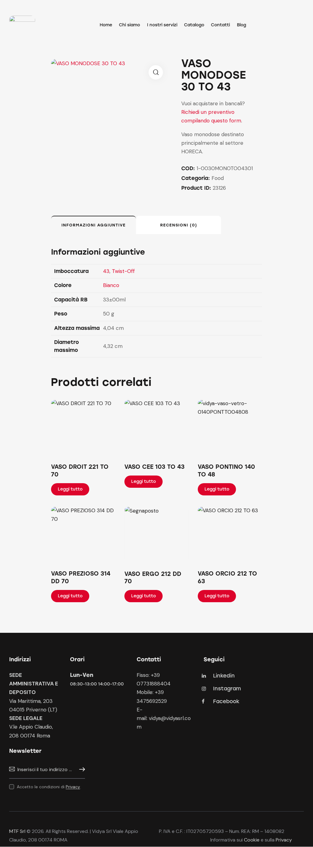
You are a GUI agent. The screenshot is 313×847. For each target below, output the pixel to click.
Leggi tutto (70, 489)
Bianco (111, 285)
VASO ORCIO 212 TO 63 (227, 577)
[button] (156, 72)
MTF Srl (17, 831)
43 (106, 271)
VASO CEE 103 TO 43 (154, 466)
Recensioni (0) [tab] (178, 225)
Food (218, 178)
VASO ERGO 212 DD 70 (152, 577)
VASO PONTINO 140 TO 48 (226, 470)
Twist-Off (123, 271)
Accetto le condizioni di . (49, 786)
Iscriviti (80, 769)
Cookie (252, 840)
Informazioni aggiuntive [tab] (93, 225)
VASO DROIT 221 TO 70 (80, 470)
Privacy (73, 787)
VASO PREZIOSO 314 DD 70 (80, 577)
